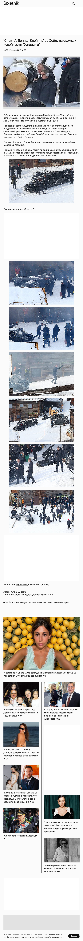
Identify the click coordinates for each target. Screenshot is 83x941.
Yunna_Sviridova (18, 592)
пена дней (26, 594)
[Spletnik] (11, 3)
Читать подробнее (57, 937)
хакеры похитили (33, 150)
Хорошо (74, 936)
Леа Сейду (8, 120)
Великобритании (32, 142)
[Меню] (78, 3)
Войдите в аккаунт (18, 602)
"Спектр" (64, 115)
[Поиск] (73, 3)
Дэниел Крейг (39, 594)
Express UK (21, 584)
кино (50, 594)
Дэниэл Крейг (67, 118)
